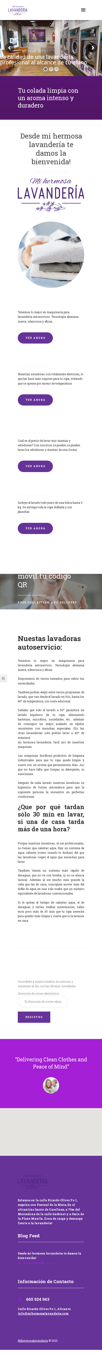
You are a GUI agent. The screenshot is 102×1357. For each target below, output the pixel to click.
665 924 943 (37, 1299)
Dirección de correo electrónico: (39, 993)
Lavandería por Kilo (37, 487)
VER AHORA (35, 337)
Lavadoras (27, 296)
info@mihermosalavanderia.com (43, 1313)
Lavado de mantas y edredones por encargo (51, 423)
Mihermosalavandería (33, 1340)
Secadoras (27, 358)
